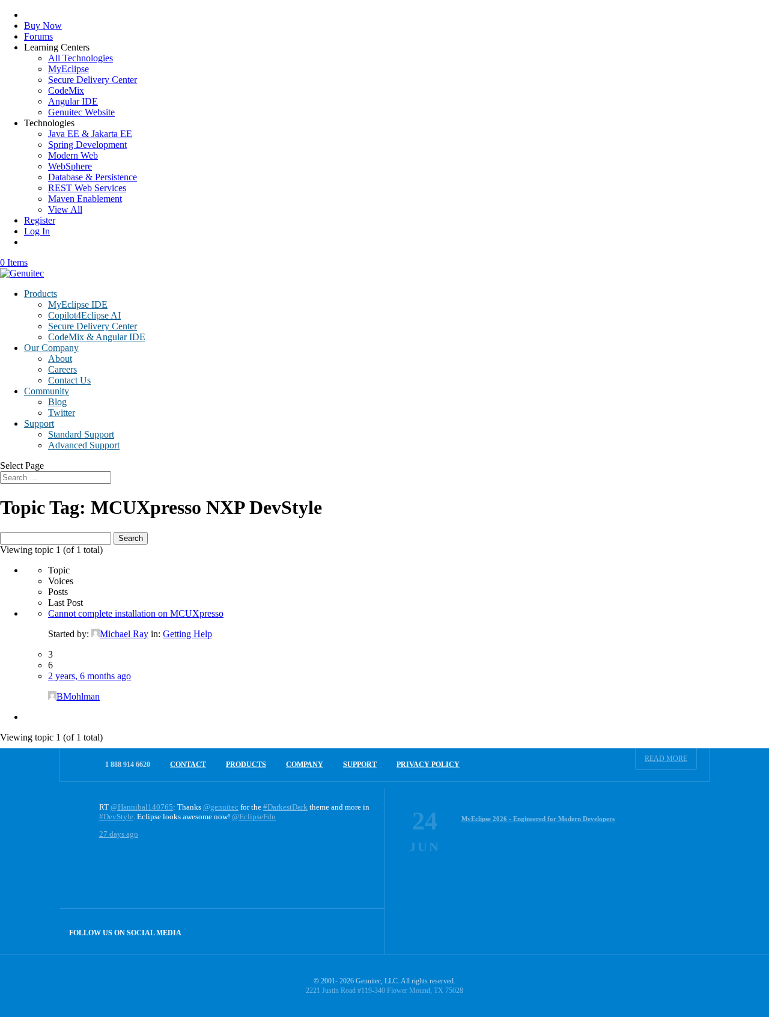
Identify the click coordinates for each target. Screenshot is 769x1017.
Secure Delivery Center (92, 80)
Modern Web (73, 155)
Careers (62, 369)
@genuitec (221, 806)
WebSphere (70, 166)
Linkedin (361, 931)
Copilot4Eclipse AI (84, 315)
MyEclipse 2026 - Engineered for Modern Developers (538, 818)
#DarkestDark (285, 806)
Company (304, 764)
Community (46, 391)
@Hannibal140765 (142, 806)
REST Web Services (87, 188)
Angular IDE (73, 101)
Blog (57, 402)
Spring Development (87, 144)
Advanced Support (84, 445)
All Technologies (80, 58)
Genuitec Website (81, 112)
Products (40, 294)
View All (65, 209)
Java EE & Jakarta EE (90, 134)
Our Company (51, 348)
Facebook (336, 931)
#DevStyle (116, 816)
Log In (37, 231)
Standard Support (81, 434)
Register (39, 220)
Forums (38, 36)
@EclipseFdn (254, 816)
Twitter (61, 413)
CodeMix (66, 90)
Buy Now (43, 25)
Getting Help (187, 634)
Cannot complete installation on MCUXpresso (135, 613)
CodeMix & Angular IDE (96, 337)
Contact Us (69, 380)
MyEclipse (68, 69)
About (60, 358)
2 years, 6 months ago (89, 676)
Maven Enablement (85, 199)
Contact (188, 764)
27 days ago (118, 833)
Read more (666, 758)
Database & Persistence (92, 177)
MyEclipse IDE (78, 304)
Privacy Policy (428, 764)
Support (39, 423)
